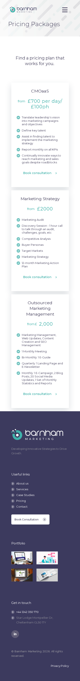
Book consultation (37, 173)
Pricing (21, 500)
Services (22, 489)
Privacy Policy (60, 666)
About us (22, 483)
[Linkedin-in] (15, 634)
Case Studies (25, 495)
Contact (22, 506)
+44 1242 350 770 (27, 612)
